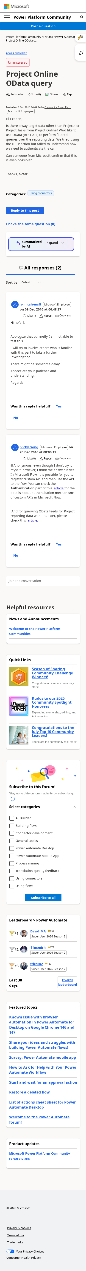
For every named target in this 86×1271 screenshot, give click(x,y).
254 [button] (52, 931)
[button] (82, 17)
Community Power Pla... (57, 107)
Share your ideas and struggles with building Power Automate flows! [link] (42, 1045)
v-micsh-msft (30, 304)
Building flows (26, 826)
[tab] (40, 270)
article (59, 488)
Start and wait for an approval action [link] (43, 1082)
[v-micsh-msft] (15, 304)
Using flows (24, 886)
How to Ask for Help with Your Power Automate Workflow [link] (42, 1070)
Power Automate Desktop (35, 848)
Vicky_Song (29, 447)
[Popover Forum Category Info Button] (13, 799)
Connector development (34, 833)
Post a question (43, 26)
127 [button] (49, 963)
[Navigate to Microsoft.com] (16, 6)
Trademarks (15, 1242)
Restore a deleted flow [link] (29, 1092)
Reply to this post (25, 210)
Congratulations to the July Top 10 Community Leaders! (53, 732)
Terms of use (15, 1235)
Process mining (27, 863)
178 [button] (52, 947)
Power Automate (66, 37)
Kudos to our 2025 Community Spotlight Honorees (52, 703)
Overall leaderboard (67, 982)
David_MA (38, 931)
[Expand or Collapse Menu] (6, 17)
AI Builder (23, 818)
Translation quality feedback (37, 871)
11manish (38, 947)
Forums (48, 37)
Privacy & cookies (19, 1228)
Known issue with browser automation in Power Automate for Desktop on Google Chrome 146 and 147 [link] (41, 1025)
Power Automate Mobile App (37, 856)
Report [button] (71, 94)
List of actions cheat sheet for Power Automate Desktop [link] (42, 1105)
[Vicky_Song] (15, 447)
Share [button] (54, 94)
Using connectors (41, 193)
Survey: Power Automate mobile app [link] (42, 1057)
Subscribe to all (43, 897)
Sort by (11, 282)
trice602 (36, 964)
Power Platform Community (42, 17)
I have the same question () (30, 224)
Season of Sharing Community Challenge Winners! (52, 673)
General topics (27, 841)
